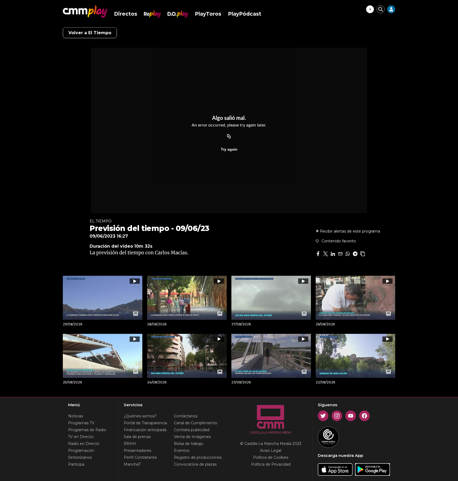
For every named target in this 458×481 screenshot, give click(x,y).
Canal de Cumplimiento (195, 423)
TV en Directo (81, 436)
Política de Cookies (270, 457)
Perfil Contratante (140, 457)
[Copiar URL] (229, 136)
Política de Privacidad (270, 464)
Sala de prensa (137, 436)
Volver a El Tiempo (89, 32)
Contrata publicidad (191, 429)
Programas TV (81, 423)
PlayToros (208, 14)
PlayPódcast (244, 14)
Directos (125, 14)
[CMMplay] (85, 11)
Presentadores (137, 450)
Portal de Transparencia (145, 423)
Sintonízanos (80, 457)
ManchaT (132, 464)
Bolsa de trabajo (188, 443)
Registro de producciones (198, 457)
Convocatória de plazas (195, 464)
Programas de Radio (87, 429)
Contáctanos (185, 416)
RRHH (130, 443)
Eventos (181, 450)
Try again (229, 149)
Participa (76, 464)
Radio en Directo (83, 443)
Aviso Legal (270, 450)
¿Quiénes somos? (140, 416)
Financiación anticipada (145, 429)
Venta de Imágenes (192, 436)
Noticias (75, 416)
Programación (81, 450)
